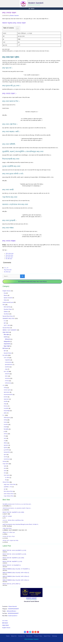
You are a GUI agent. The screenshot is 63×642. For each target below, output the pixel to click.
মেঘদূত (6, 369)
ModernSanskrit (13, 606)
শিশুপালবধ (6, 406)
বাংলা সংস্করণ (5, 620)
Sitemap (54, 636)
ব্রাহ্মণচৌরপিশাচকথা (8, 364)
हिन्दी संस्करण (5, 348)
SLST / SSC (7, 325)
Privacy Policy (38, 636)
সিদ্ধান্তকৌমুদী (6, 410)
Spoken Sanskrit (8, 297)
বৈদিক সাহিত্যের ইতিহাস (8, 491)
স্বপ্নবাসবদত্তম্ (7, 459)
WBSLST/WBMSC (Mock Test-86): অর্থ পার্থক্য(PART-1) (16, 569)
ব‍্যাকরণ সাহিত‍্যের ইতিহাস (9, 493)
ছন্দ (4, 431)
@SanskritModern (11, 611)
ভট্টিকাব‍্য (5, 443)
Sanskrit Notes (7, 353)
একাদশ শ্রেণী (6, 357)
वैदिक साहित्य (6, 334)
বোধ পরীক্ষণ (7, 477)
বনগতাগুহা (7, 380)
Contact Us (21, 636)
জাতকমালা (6, 397)
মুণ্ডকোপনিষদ (6, 450)
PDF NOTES (7, 307)
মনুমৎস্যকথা (6, 445)
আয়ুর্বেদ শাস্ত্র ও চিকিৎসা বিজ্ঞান (10, 484)
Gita (5, 293)
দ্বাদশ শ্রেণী (6, 371)
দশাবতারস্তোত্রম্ (8, 362)
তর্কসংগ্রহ (6, 433)
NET (5, 323)
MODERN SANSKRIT (31, 598)
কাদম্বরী (5, 426)
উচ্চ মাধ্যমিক (5, 355)
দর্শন (4, 436)
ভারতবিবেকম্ (7, 367)
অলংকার (5, 422)
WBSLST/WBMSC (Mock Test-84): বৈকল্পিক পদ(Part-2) (16, 576)
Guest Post (47, 636)
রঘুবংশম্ (5, 454)
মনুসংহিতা (5, 447)
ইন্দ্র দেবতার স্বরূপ (9, 257)
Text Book (6, 313)
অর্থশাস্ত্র (5, 387)
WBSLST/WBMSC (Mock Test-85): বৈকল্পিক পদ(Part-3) (16, 572)
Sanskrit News (6, 327)
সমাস (5, 473)
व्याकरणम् (6, 337)
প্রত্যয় (5, 470)
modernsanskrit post (8, 302)
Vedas (5, 300)
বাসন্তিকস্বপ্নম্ (8, 383)
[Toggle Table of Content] (16, 28)
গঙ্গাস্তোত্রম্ (7, 378)
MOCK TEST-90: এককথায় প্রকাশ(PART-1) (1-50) (14, 550)
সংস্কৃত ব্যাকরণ (6, 463)
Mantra (5, 295)
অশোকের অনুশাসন (7, 390)
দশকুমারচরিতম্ (7, 360)
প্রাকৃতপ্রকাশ (6, 399)
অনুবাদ (5, 466)
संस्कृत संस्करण (6, 332)
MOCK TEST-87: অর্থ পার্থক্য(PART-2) (12, 565)
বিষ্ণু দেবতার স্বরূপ (9, 255)
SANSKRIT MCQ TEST (9, 318)
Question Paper (8, 309)
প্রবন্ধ (5, 438)
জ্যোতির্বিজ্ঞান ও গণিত (8, 486)
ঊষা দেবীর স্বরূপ (9, 258)
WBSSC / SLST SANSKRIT (10, 330)
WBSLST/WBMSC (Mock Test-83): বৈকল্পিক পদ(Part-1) (16, 580)
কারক (5, 468)
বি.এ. (4, 415)
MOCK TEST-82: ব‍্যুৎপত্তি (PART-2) (12, 583)
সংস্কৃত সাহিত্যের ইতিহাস (9, 496)
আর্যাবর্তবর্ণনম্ (7, 373)
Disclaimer (29, 636)
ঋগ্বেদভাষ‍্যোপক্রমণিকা (8, 394)
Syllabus (6, 311)
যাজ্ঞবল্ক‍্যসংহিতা (7, 452)
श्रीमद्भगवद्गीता (7, 341)
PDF (4, 304)
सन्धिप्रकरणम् (8, 339)
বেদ (7, 267)
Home (8, 636)
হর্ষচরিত (5, 413)
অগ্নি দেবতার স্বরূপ (9, 253)
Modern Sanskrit (35, 3)
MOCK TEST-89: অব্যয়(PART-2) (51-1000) (13, 557)
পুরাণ (5, 489)
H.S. (5, 320)
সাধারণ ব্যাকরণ (6, 475)
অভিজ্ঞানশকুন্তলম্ (7, 417)
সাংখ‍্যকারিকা (6, 408)
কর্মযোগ (6, 376)
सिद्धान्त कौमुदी (7, 346)
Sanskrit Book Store (8, 316)
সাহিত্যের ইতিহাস (6, 482)
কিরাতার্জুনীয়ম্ (6, 429)
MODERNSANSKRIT (13, 608)
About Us (13, 636)
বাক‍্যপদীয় (5, 401)
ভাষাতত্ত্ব (4, 461)
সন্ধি (6, 480)
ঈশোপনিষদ (6, 424)
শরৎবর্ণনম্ (5, 456)
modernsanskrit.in (12, 615)
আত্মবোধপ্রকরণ (7, 392)
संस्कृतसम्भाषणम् (7, 343)
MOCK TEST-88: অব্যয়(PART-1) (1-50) (12, 561)
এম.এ (5, 267)
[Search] (22, 276)
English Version (7, 290)
